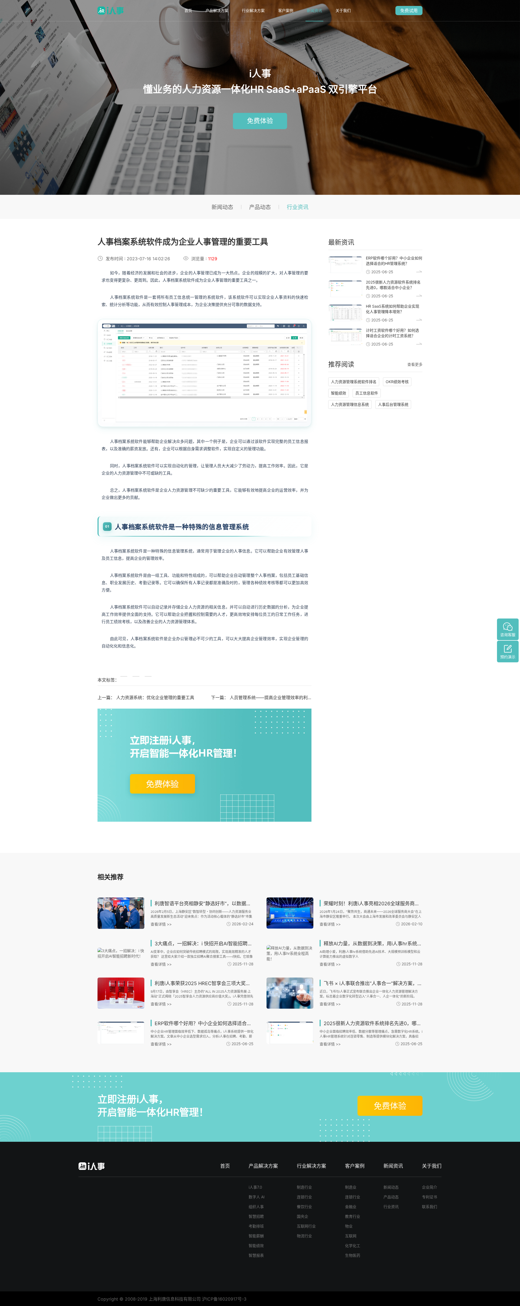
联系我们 (429, 1206)
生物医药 (352, 1255)
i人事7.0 (255, 1187)
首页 (188, 10)
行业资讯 (297, 207)
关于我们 (343, 10)
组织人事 (256, 1206)
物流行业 (304, 1235)
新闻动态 (222, 207)
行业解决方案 (253, 10)
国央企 (302, 1216)
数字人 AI (257, 1197)
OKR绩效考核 (397, 381)
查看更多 (414, 364)
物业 (349, 1226)
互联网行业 (306, 1226)
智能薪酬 (256, 1235)
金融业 (350, 1206)
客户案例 (285, 10)
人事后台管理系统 (393, 404)
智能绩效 (338, 393)
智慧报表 (256, 1255)
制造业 (350, 1187)
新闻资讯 (314, 10)
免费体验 (260, 121)
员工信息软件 (366, 393)
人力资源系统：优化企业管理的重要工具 (155, 697)
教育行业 (352, 1216)
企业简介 (429, 1187)
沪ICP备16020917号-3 (224, 1299)
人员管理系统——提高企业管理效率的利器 (271, 697)
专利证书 (429, 1197)
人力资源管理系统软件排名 (353, 381)
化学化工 (352, 1245)
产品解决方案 (217, 10)
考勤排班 (256, 1226)
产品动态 (260, 207)
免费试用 (409, 10)
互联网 (350, 1235)
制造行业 (304, 1187)
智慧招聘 (256, 1216)
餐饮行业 (304, 1206)
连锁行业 (304, 1197)
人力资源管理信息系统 (350, 404)
